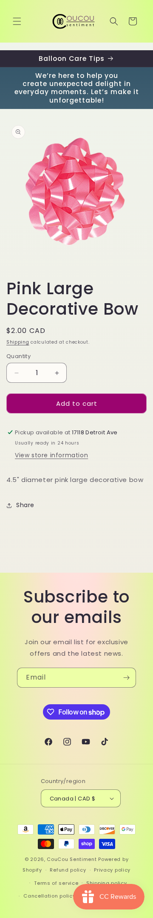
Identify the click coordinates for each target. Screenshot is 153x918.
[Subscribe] (126, 678)
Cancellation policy (49, 895)
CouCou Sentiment (71, 859)
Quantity (18, 356)
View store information (51, 455)
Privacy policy (112, 869)
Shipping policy (106, 883)
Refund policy (68, 869)
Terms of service (56, 883)
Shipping (17, 342)
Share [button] (25, 505)
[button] (17, 21)
